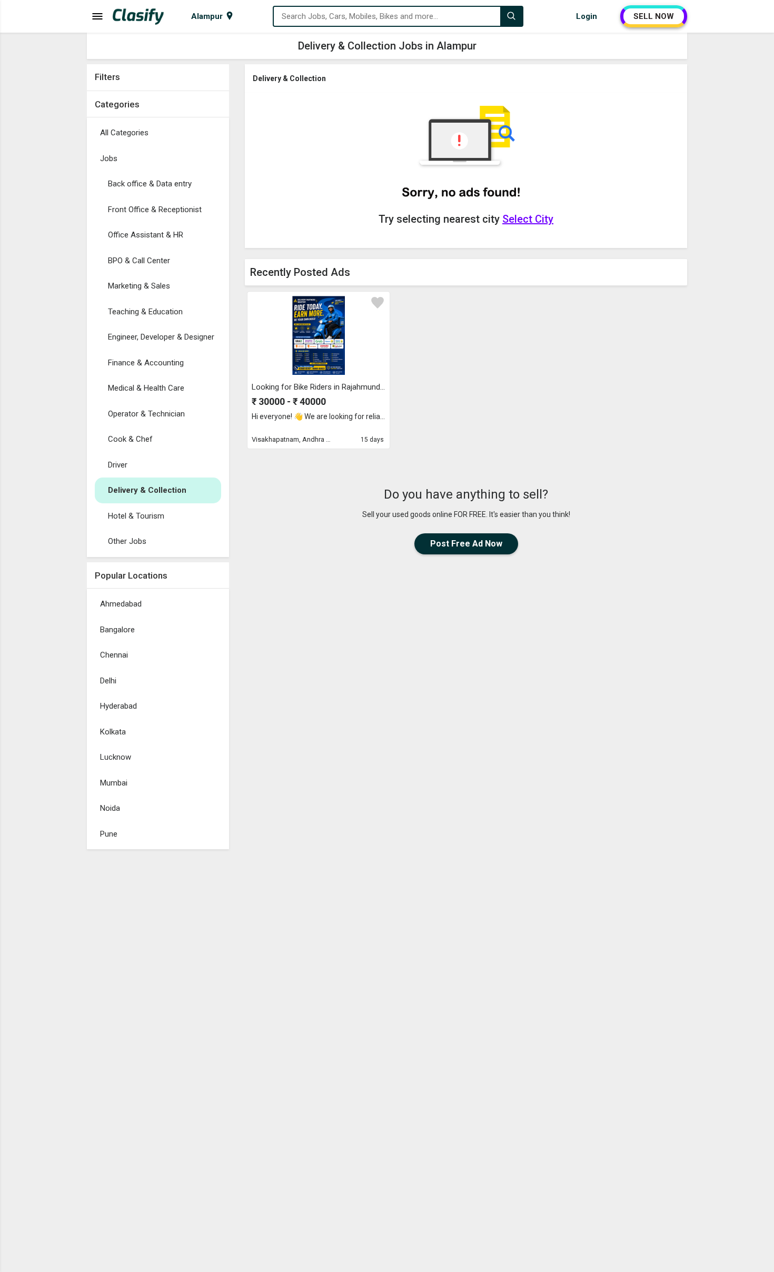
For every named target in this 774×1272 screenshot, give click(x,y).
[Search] (511, 16)
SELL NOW (653, 16)
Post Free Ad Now (466, 544)
